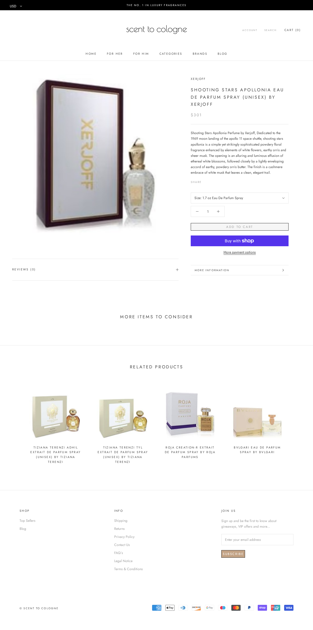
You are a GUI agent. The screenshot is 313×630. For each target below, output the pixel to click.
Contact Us (122, 544)
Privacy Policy (124, 536)
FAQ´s (118, 552)
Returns (119, 528)
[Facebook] (206, 180)
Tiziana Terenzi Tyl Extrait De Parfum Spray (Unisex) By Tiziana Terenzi (123, 454)
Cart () (292, 30)
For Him (141, 54)
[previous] (15, 423)
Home (91, 54)
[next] (297, 423)
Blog (222, 54)
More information (212, 270)
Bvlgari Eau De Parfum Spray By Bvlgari (257, 450)
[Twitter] (212, 180)
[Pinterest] (218, 180)
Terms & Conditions (128, 568)
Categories (170, 54)
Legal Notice (123, 560)
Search (270, 30)
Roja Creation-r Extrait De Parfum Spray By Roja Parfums (190, 452)
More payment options (240, 252)
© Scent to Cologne (39, 608)
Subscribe (233, 554)
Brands (200, 54)
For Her (115, 54)
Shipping (120, 520)
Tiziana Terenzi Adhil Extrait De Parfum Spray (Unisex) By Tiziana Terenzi (55, 454)
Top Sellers (27, 520)
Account (249, 30)
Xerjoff (198, 79)
